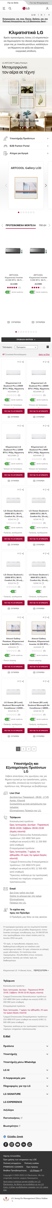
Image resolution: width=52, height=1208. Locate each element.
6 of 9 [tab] (28, 331)
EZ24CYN (12, 519)
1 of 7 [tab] (18, 212)
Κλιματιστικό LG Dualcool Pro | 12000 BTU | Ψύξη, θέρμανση (13, 449)
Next (44, 14)
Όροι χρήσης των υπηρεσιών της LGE (20, 1159)
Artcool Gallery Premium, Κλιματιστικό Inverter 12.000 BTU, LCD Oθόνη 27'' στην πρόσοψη (38, 644)
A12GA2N (37, 647)
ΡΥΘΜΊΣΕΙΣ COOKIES (13, 1167)
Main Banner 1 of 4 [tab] (20, 127)
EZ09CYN (37, 583)
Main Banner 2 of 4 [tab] (22, 127)
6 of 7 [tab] (31, 212)
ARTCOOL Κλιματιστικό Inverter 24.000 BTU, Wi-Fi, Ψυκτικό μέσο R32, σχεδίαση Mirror (14, 280)
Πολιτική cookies (31, 1163)
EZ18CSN (37, 711)
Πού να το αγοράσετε (13, 411)
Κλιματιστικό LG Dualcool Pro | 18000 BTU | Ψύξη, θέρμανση (38, 386)
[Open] (13, 407)
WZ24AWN (12, 392)
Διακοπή (32, 128)
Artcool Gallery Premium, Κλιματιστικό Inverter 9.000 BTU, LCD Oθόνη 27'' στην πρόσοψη (13, 644)
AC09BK (38, 284)
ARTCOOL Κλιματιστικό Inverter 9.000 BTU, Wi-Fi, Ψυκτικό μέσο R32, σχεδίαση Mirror (38, 280)
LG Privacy (35, 1170)
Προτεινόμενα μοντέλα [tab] (21, 225)
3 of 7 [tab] (23, 212)
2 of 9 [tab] (18, 331)
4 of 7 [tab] (26, 212)
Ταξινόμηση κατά (8, 347)
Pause (41, 14)
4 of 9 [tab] (23, 331)
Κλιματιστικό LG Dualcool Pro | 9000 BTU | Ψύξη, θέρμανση (38, 449)
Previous (38, 14)
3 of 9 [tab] (21, 331)
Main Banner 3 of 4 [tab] (25, 127)
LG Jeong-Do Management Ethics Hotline (29, 1198)
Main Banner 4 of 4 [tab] (27, 127)
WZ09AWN (37, 456)
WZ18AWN (37, 392)
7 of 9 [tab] (31, 331)
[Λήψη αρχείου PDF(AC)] (8, 292)
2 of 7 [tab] (21, 212)
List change (48, 347)
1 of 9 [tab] (16, 331)
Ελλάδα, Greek (15, 1136)
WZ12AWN (12, 456)
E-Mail (6, 1036)
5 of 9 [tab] (26, 331)
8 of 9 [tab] (33, 331)
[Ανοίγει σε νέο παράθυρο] (5, 1144)
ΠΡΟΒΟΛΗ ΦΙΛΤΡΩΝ (25, 340)
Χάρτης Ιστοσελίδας (12, 1156)
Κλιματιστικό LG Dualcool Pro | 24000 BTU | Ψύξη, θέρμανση (13, 386)
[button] (14, 322)
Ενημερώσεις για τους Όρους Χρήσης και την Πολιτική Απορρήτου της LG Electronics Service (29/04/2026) (25, 21)
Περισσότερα (40, 970)
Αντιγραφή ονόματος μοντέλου (18, 392)
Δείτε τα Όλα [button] (44, 354)
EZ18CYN (37, 519)
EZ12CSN (12, 711)
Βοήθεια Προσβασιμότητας (15, 1170)
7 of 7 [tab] (33, 212)
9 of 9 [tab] (36, 331)
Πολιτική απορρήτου (12, 1163)
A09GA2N (12, 647)
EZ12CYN (12, 583)
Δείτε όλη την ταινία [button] (28, 120)
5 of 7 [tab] (28, 212)
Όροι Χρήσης (32, 1167)
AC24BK (14, 284)
